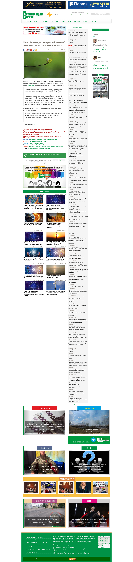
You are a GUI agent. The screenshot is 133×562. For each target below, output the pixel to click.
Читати (100, 92)
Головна (26, 36)
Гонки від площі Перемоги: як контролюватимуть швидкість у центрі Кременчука (78, 393)
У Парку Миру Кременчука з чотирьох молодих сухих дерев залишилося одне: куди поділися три (78, 186)
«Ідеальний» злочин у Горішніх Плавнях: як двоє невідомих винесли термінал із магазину (78, 291)
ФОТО (58, 21)
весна (55, 160)
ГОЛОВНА (29, 21)
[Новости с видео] (89, 448)
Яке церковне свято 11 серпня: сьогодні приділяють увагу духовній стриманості (56, 243)
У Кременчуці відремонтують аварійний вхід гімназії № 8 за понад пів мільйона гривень (78, 400)
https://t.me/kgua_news (36, 143)
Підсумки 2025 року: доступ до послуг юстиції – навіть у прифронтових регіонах (100, 65)
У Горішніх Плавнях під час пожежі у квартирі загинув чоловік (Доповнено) (78, 271)
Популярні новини (77, 27)
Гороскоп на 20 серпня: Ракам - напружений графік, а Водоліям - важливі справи (33, 207)
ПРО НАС (93, 21)
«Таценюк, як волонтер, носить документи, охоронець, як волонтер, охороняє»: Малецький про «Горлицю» (89, 466)
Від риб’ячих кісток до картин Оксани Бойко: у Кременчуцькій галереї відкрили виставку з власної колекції (78, 364)
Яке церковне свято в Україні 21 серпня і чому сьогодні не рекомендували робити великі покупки (77, 299)
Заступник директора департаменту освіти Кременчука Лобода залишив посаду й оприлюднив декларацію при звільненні (78, 240)
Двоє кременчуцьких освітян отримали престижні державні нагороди (76, 95)
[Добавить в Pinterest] (31, 50)
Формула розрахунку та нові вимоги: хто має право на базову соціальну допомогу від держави (78, 59)
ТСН (34, 124)
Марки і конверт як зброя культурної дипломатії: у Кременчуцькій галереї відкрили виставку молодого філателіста (78, 344)
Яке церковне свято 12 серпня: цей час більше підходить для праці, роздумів (53, 225)
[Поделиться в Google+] (27, 50)
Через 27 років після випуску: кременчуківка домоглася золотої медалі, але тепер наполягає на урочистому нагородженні (77, 279)
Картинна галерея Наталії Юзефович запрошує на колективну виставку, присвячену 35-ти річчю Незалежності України (78, 226)
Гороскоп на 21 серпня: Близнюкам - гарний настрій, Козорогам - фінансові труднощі (78, 307)
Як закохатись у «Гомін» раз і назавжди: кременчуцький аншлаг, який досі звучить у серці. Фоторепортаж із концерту (89, 519)
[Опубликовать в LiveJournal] (29, 50)
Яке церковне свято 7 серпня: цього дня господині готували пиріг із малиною (55, 293)
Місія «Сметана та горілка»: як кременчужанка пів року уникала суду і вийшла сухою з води (78, 102)
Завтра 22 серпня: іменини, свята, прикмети (77, 41)
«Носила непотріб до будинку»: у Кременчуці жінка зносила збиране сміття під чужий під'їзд (77, 193)
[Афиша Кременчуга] (67, 479)
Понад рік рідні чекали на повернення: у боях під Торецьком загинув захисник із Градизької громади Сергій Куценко (77, 328)
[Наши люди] (44, 448)
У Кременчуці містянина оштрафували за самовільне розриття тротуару (76, 155)
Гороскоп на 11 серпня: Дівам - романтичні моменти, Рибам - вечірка (33, 259)
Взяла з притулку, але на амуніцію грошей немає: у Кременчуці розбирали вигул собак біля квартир (78, 179)
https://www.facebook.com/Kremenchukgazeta (43, 139)
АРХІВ (85, 21)
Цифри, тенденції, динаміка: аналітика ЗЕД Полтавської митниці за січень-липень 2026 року (77, 88)
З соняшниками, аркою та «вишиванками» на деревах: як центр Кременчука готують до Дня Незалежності (78, 249)
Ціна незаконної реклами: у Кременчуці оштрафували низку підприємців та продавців (77, 257)
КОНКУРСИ (77, 21)
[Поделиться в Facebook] (24, 50)
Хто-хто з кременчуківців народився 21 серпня (77, 232)
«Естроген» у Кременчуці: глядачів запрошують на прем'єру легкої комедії (77, 357)
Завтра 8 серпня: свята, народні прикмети (53, 276)
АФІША (70, 21)
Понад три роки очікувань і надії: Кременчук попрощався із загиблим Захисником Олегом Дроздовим (78, 200)
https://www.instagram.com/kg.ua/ (39, 141)
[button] (27, 422)
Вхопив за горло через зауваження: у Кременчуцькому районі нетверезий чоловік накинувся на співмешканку (78, 66)
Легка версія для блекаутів (78, 14)
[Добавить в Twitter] (33, 50)
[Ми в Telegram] (89, 440)
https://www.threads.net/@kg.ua (38, 145)
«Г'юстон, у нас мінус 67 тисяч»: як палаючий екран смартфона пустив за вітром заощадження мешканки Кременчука (78, 74)
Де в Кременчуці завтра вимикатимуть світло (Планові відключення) (76, 81)
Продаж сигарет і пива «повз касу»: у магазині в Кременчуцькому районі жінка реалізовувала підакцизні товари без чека (78, 163)
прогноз (62, 160)
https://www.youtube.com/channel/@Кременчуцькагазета (46, 146)
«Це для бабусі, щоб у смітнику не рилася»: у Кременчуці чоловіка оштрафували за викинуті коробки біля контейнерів (77, 171)
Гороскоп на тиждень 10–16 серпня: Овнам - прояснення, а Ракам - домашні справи (55, 259)
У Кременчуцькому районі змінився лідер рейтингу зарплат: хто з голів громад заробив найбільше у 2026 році (44, 426)
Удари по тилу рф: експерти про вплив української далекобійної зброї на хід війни (78, 133)
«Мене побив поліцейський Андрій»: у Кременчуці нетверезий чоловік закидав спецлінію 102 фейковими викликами (78, 125)
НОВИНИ (37, 21)
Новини (31, 36)
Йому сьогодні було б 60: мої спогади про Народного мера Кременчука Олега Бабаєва (100, 48)
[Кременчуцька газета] (33, 15)
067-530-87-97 (44, 542)
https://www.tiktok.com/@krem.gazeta (39, 148)
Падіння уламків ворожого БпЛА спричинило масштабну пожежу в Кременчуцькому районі (78, 321)
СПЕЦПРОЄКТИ (48, 21)
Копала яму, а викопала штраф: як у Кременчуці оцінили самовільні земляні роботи (78, 117)
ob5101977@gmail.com (32, 542)
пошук (100, 29)
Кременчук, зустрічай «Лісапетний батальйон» (77, 53)
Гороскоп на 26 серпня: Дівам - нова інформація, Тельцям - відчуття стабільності (78, 140)
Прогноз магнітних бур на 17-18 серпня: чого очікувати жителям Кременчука (33, 224)
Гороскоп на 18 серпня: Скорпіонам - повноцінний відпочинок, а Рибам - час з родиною (55, 207)
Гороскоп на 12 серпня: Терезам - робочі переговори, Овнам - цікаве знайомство (33, 243)
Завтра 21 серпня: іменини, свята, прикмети (77, 350)
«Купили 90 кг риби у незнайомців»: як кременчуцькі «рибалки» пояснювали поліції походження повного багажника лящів (78, 35)
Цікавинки (36, 36)
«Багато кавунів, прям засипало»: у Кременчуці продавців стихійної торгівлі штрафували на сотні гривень (78, 336)
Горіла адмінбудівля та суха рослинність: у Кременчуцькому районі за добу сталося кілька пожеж (78, 264)
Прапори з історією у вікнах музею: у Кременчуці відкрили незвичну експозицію (78, 314)
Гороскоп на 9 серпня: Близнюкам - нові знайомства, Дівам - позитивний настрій (34, 276)
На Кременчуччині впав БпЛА (89, 429)
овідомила (31, 85)
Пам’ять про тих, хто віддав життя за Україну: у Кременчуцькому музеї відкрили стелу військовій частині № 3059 (77, 110)
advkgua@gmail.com (32, 552)
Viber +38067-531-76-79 (43, 549)
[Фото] (89, 500)
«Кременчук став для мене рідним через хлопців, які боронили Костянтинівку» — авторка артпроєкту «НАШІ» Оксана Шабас (44, 466)
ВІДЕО (63, 21)
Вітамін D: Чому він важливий (76, 286)
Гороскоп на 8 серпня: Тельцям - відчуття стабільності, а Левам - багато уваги (34, 293)
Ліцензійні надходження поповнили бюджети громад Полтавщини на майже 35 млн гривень (77, 370)
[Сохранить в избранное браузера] (36, 50)
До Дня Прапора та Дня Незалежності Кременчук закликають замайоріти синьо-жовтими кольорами (78, 218)
